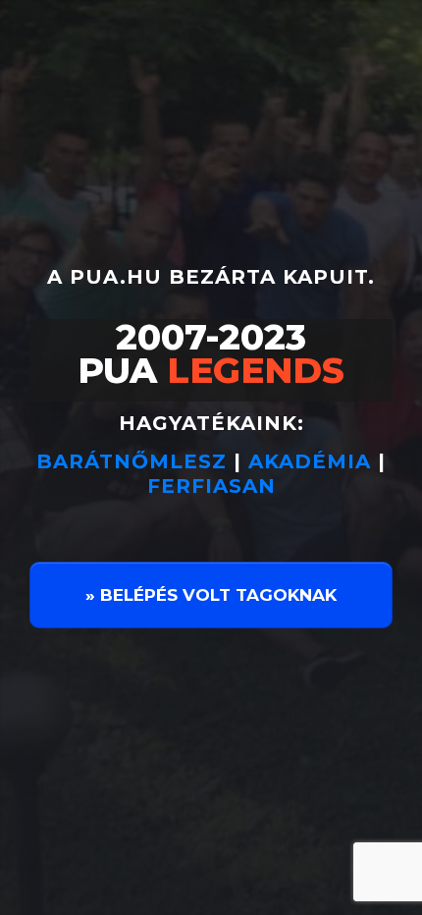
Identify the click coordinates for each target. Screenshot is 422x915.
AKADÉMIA (309, 461)
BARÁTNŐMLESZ (135, 461)
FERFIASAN (211, 486)
